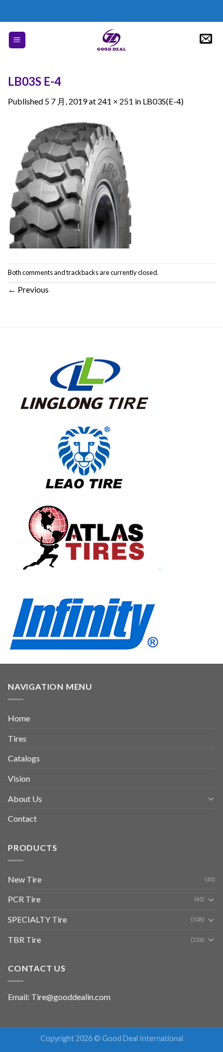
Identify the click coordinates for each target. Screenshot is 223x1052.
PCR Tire (24, 899)
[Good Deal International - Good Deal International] (111, 40)
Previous (28, 289)
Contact (22, 818)
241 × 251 (115, 101)
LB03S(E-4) (163, 101)
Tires (17, 738)
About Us (25, 799)
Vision (19, 778)
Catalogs (24, 758)
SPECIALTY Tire (37, 919)
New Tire (24, 879)
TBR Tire (24, 939)
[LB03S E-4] (70, 184)
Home (19, 718)
